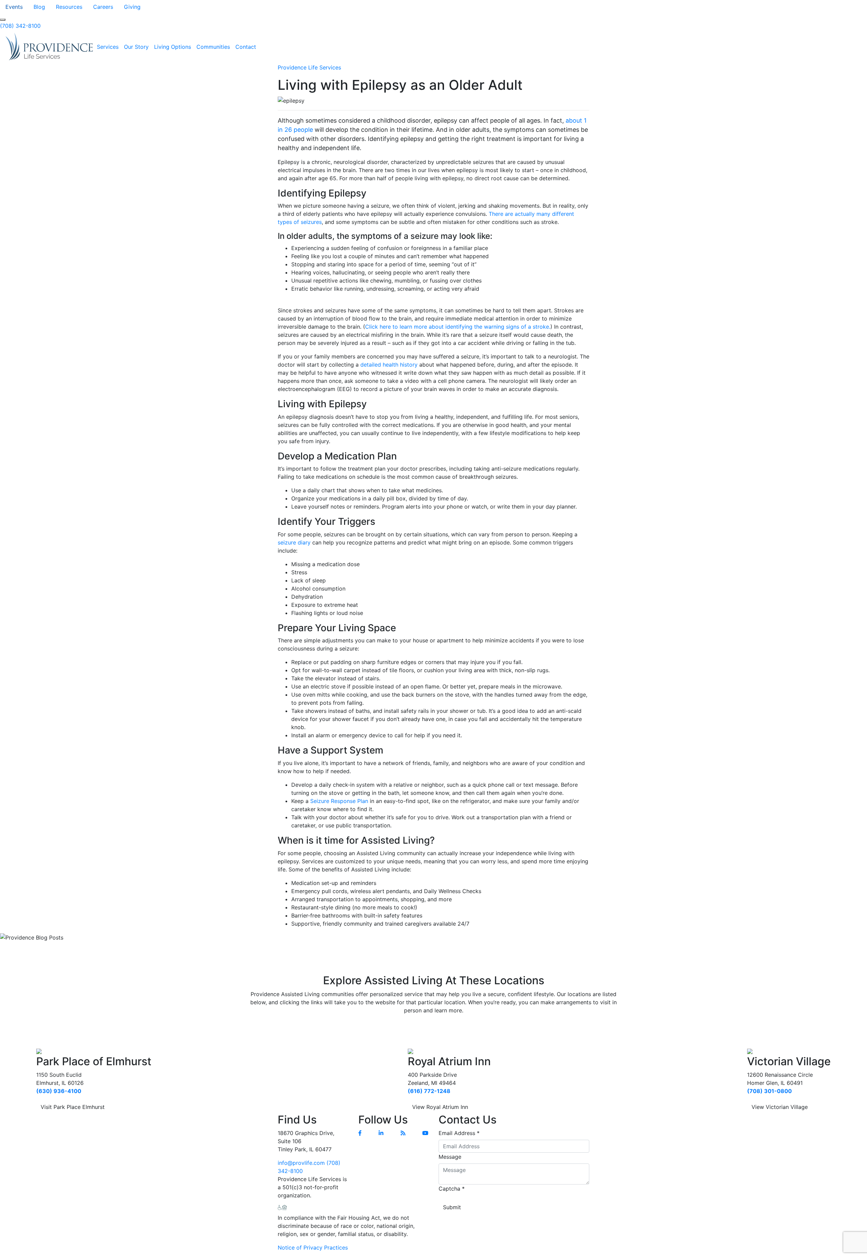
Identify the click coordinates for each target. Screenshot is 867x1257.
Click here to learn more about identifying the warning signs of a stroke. (457, 326)
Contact (245, 46)
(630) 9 (46, 1091)
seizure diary (294, 542)
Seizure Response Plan (339, 801)
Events (14, 6)
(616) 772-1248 (429, 1091)
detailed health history (389, 364)
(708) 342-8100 (20, 25)
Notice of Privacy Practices (313, 1247)
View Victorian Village (780, 1107)
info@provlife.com (301, 1162)
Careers (103, 6)
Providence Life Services (309, 67)
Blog (39, 6)
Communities (213, 46)
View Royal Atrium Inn (440, 1107)
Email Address (459, 1133)
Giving (132, 6)
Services (108, 46)
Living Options (172, 46)
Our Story (136, 46)
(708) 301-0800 (769, 1091)
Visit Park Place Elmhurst (73, 1107)
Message (450, 1156)
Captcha (452, 1188)
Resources (69, 6)
